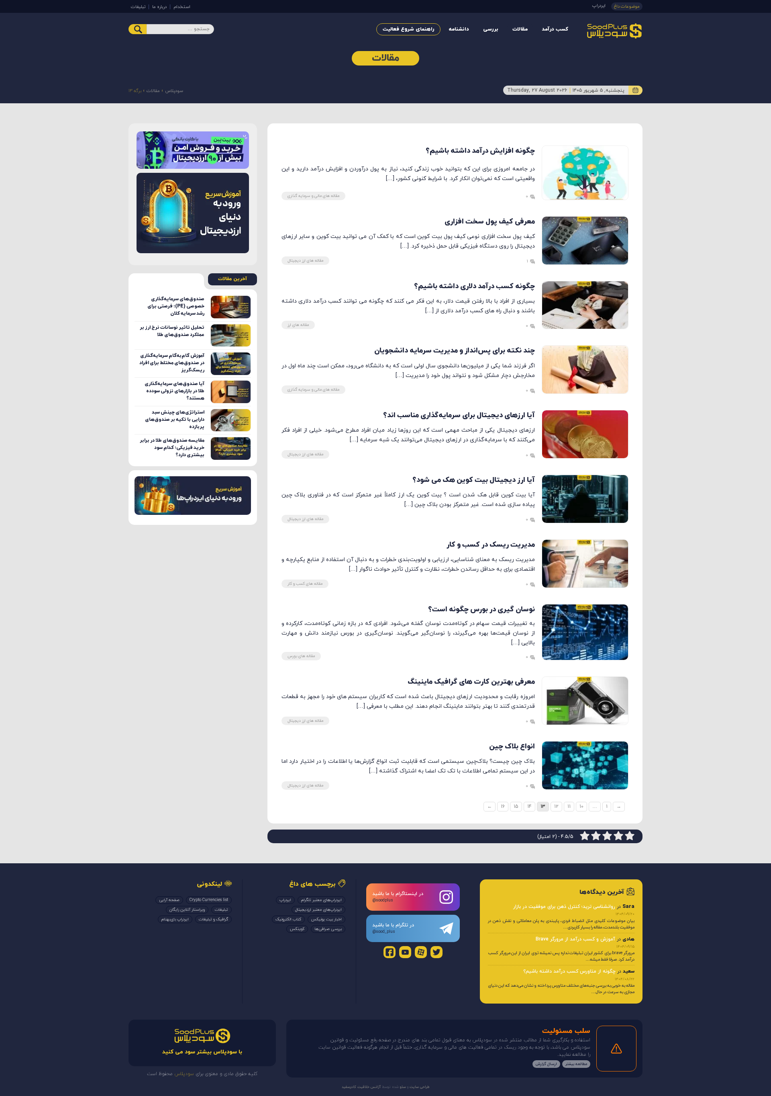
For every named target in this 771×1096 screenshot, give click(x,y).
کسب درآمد (555, 29)
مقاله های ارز (298, 325)
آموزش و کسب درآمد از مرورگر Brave (575, 939)
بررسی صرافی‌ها (328, 929)
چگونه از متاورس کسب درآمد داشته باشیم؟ (569, 971)
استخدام (181, 7)
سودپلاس (174, 91)
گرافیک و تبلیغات (213, 919)
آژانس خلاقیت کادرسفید (361, 1087)
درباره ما (159, 7)
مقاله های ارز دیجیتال (305, 261)
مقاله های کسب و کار (305, 584)
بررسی (490, 29)
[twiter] (436, 952)
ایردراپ (599, 5)
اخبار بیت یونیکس (326, 919)
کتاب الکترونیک (288, 919)
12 (556, 806)
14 (529, 806)
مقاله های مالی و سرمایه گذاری (313, 196)
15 (516, 806)
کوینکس (297, 929)
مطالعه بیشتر (576, 1064)
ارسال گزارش (546, 1064)
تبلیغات (138, 7)
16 (503, 806)
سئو (402, 1087)
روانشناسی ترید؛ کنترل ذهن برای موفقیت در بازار (564, 906)
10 (581, 806)
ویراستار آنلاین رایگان (187, 910)
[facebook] (389, 952)
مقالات (520, 29)
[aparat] (421, 952)
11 (569, 806)
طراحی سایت (419, 1087)
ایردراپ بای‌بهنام (175, 919)
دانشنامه (459, 29)
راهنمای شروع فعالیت (408, 29)
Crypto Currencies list (209, 900)
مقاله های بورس (301, 656)
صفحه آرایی (169, 900)
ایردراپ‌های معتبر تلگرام (321, 900)
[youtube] (405, 952)
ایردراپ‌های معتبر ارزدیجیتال (318, 910)
